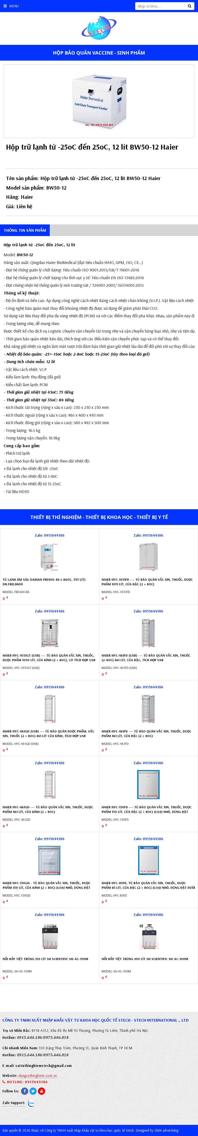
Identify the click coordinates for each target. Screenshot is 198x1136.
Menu (14, 6)
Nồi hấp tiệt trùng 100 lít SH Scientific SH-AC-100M (145, 959)
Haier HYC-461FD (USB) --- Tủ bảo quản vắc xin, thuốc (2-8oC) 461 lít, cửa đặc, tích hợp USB (146, 657)
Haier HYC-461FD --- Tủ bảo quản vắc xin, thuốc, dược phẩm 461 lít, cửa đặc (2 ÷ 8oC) (146, 733)
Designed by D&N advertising (157, 1130)
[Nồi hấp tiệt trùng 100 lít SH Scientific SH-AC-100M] (148, 936)
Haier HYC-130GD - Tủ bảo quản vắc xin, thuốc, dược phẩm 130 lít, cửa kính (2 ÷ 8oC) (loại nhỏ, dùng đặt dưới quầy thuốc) (46, 888)
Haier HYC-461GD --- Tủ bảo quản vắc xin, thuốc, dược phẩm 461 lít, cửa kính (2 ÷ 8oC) (48, 809)
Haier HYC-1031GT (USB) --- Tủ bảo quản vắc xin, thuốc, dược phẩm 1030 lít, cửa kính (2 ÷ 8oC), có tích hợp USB (49, 657)
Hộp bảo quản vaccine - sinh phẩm (99, 52)
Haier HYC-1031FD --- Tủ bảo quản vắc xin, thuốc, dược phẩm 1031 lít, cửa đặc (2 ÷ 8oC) (147, 582)
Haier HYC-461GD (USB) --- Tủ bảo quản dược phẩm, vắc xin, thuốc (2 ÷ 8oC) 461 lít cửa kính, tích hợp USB (48, 733)
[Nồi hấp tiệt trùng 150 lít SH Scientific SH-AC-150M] (49, 936)
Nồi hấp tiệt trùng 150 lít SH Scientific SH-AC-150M (45, 959)
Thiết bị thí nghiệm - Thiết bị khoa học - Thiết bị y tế (99, 517)
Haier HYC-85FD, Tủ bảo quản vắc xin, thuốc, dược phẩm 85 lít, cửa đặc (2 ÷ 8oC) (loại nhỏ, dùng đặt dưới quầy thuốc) (148, 888)
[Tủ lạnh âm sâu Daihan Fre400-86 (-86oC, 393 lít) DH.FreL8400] (49, 557)
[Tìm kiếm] (189, 6)
